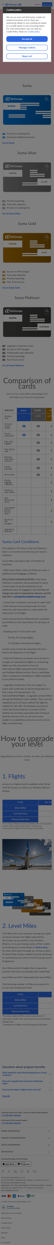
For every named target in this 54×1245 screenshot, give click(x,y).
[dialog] (27, 34)
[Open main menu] (3, 4)
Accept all (27, 39)
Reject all (27, 56)
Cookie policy (34, 32)
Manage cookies (27, 48)
